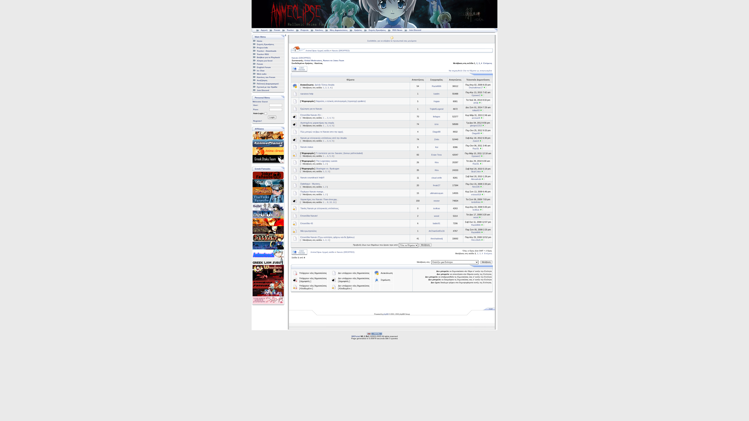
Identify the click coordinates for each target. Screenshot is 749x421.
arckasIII (476, 118)
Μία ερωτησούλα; (308, 231)
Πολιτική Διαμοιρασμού (268, 84)
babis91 (436, 223)
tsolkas (436, 208)
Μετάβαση (425, 245)
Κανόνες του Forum (266, 77)
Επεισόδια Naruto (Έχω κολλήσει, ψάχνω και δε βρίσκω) (327, 237)
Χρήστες (358, 30)
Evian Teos (436, 155)
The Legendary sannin (326, 161)
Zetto (436, 139)
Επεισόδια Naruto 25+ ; (311, 115)
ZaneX (476, 141)
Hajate (437, 101)
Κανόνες (319, 30)
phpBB (386, 314)
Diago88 (436, 132)
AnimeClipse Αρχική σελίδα (318, 51)
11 (334, 202)
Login (272, 117)
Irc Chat (260, 71)
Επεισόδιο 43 (306, 223)
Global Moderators (313, 60)
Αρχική (264, 30)
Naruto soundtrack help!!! (312, 177)
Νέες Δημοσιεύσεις (339, 30)
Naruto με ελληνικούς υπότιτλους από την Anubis (323, 138)
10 (330, 202)
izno (436, 124)
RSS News (397, 30)
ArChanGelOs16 (437, 231)
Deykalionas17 (476, 87)
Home (259, 41)
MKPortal (355, 336)
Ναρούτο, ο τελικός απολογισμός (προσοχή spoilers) (341, 101)
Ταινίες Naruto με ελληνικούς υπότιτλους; (319, 208)
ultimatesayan (436, 193)
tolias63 (476, 110)
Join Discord (415, 30)
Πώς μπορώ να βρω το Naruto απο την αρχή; (321, 132)
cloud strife (436, 178)
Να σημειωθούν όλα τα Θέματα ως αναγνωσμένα (470, 71)
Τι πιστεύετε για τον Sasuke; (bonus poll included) (339, 153)
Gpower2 (476, 95)
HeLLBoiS (476, 240)
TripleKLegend (436, 109)
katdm (436, 94)
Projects (305, 30)
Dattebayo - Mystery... (310, 184)
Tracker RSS (263, 54)
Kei (436, 147)
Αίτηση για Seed (264, 61)
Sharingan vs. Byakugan (327, 168)
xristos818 (476, 194)
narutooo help (306, 94)
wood (436, 216)
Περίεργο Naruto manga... (312, 191)
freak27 (436, 185)
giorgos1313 (476, 125)
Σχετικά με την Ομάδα (267, 87)
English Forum (264, 67)
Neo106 (476, 187)
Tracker (290, 30)
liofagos (436, 116)
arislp (475, 103)
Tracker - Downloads (266, 51)
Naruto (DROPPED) (341, 51)
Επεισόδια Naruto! (309, 216)
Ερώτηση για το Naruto (311, 109)
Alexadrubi (476, 179)
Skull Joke (476, 171)
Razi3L (476, 148)
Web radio (261, 74)
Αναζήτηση (262, 80)
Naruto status (306, 147)
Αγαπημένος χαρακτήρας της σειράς (317, 123)
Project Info (262, 48)
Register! (257, 121)
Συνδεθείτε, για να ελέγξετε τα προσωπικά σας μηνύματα (391, 41)
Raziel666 (436, 86)
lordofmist (476, 202)
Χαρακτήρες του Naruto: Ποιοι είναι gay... (319, 199)
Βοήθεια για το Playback (268, 57)
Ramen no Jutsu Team (333, 60)
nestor (437, 201)
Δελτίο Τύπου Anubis (325, 85)
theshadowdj (437, 238)
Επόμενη (487, 63)
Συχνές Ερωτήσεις (377, 30)
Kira (436, 162)
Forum (277, 30)
